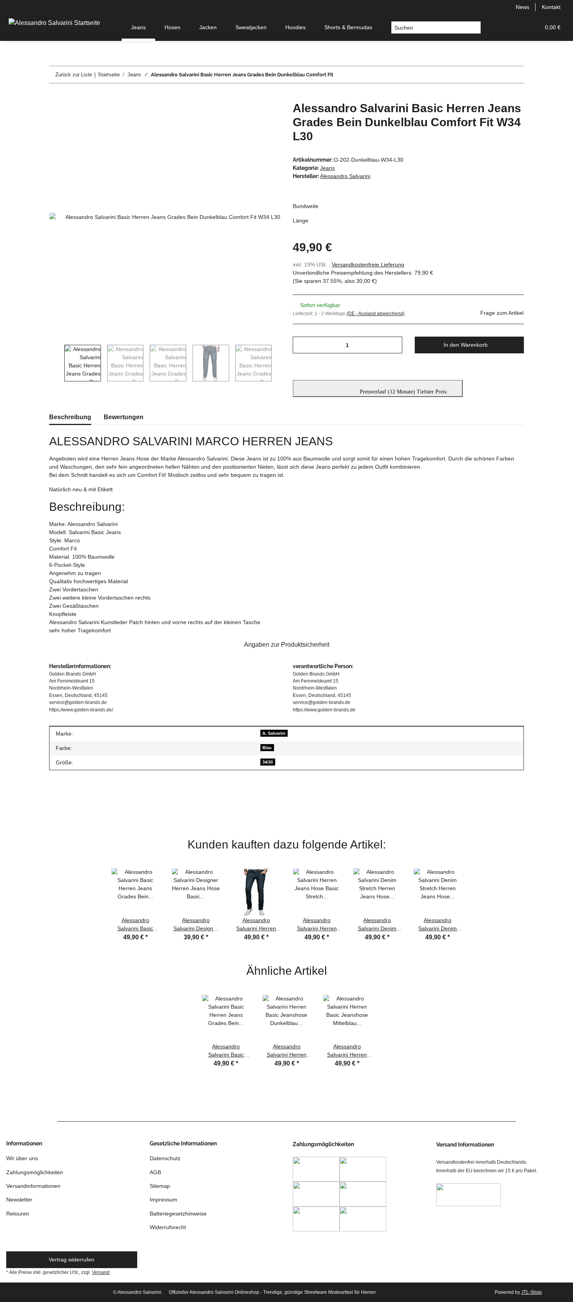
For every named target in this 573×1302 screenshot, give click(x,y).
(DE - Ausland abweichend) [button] (376, 313)
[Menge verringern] (301, 345)
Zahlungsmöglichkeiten (34, 1172)
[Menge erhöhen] (393, 345)
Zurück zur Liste (73, 75)
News (522, 7)
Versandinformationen (33, 1186)
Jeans (327, 168)
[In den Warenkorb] (55, 97)
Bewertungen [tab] (123, 417)
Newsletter (19, 1199)
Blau (267, 747)
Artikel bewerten (75, 805)
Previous (56, 363)
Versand (101, 1272)
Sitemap (160, 1186)
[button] (496, 27)
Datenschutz (165, 1158)
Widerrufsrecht (168, 1227)
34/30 (267, 762)
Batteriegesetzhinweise (178, 1213)
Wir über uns (22, 1158)
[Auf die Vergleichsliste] (243, 116)
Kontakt (551, 7)
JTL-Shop (531, 1292)
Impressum (163, 1199)
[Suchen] (474, 27)
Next (279, 363)
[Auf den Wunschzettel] (263, 116)
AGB (155, 1172)
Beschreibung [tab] (70, 417)
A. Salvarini (273, 733)
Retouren (17, 1213)
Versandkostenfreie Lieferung (368, 264)
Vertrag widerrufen (71, 1259)
